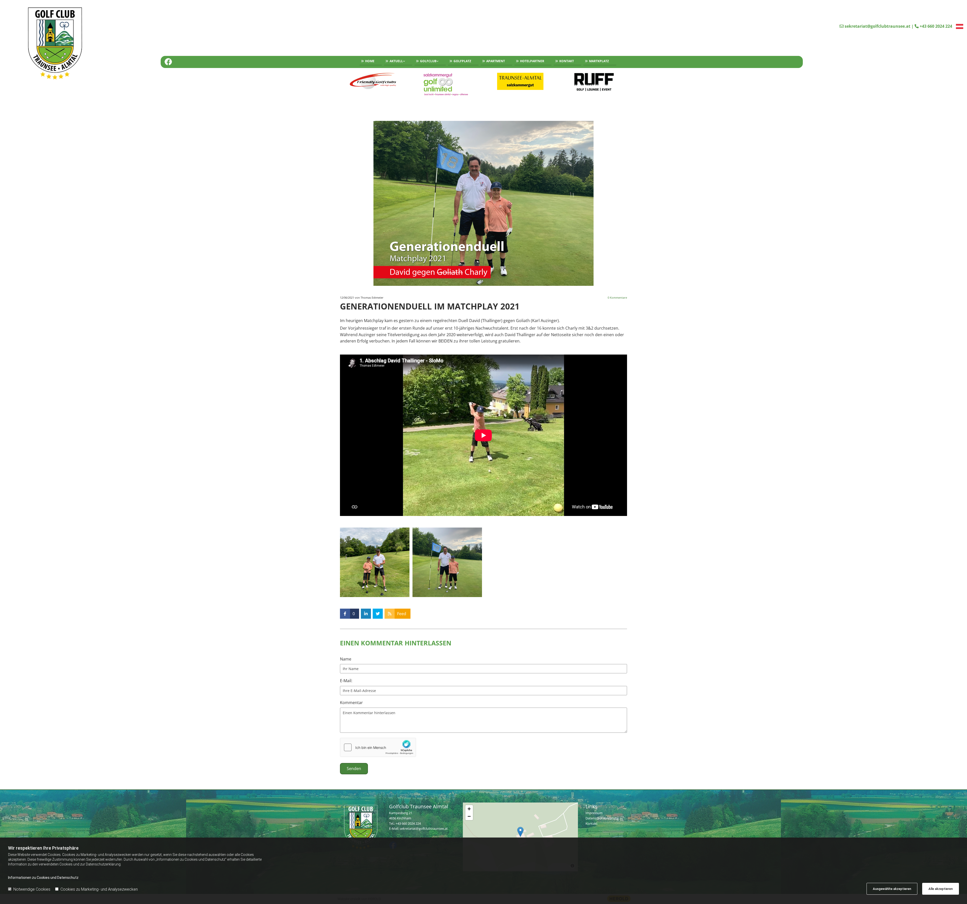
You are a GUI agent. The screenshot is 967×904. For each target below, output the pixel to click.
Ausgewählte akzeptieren (892, 889)
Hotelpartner (532, 61)
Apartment (495, 61)
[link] (397, 62)
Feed (401, 613)
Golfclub (428, 61)
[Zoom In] (469, 809)
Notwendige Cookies (31, 889)
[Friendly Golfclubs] (373, 81)
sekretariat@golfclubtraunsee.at (877, 26)
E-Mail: (346, 680)
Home (369, 61)
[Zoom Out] (469, 816)
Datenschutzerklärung (602, 818)
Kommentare (617, 297)
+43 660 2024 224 (936, 26)
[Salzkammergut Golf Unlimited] (447, 84)
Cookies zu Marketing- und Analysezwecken (99, 889)
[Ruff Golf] (594, 82)
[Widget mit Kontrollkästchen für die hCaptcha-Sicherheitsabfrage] (378, 747)
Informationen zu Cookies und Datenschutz (43, 878)
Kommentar (351, 702)
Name (345, 659)
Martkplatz (599, 61)
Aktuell (396, 61)
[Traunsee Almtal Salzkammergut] (520, 81)
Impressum (594, 813)
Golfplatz (462, 61)
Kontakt (566, 61)
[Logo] (81, 45)
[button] (520, 832)
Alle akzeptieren (940, 889)
